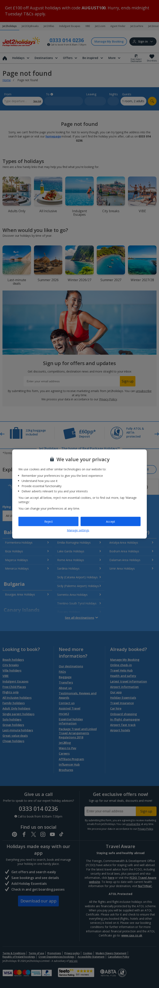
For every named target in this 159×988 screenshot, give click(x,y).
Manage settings (78, 530)
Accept (110, 521)
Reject (48, 521)
